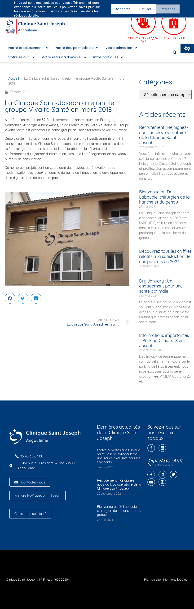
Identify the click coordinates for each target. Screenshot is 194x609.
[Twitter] (173, 474)
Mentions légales (175, 579)
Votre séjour (19, 57)
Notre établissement (26, 47)
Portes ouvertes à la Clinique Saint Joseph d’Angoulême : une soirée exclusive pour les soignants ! (119, 456)
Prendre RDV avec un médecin (37, 495)
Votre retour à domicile (62, 57)
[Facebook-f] (151, 448)
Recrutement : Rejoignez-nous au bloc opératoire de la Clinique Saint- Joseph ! (163, 135)
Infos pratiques (105, 57)
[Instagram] (162, 482)
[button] (187, 48)
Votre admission (118, 47)
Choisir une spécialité (30, 514)
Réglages (168, 9)
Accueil (13, 78)
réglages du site (26, 15)
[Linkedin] (162, 448)
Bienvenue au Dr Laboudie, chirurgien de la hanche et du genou (164, 197)
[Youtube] (151, 482)
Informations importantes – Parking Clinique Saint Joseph (164, 340)
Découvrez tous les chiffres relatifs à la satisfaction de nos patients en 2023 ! (165, 256)
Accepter (123, 9)
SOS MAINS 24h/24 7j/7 (143, 40)
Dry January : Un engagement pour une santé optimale (161, 286)
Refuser (145, 9)
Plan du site (152, 579)
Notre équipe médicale (74, 47)
